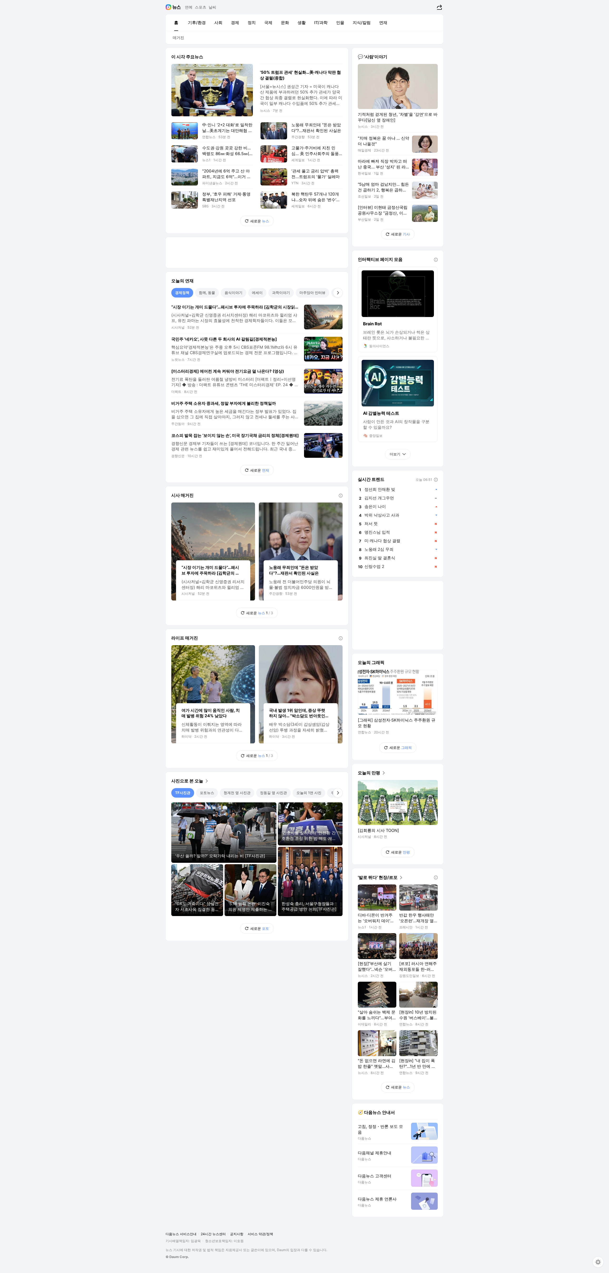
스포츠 (200, 7)
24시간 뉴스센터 (213, 1234)
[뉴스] (176, 7)
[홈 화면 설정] (598, 1262)
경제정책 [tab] (182, 292)
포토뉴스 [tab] (207, 792)
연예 (188, 7)
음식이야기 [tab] (233, 292)
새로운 (259, 221)
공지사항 (236, 1234)
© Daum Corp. (177, 1257)
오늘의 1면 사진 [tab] (308, 792)
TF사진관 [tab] (182, 792)
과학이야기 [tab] (281, 292)
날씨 (212, 7)
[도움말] (340, 495)
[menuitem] (176, 22)
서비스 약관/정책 (260, 1234)
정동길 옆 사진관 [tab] (273, 792)
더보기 (395, 454)
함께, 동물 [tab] (207, 292)
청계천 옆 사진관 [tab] (237, 792)
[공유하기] (438, 7)
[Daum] (169, 7)
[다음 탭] (338, 293)
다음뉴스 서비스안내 (181, 1234)
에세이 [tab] (257, 292)
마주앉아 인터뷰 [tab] (312, 292)
